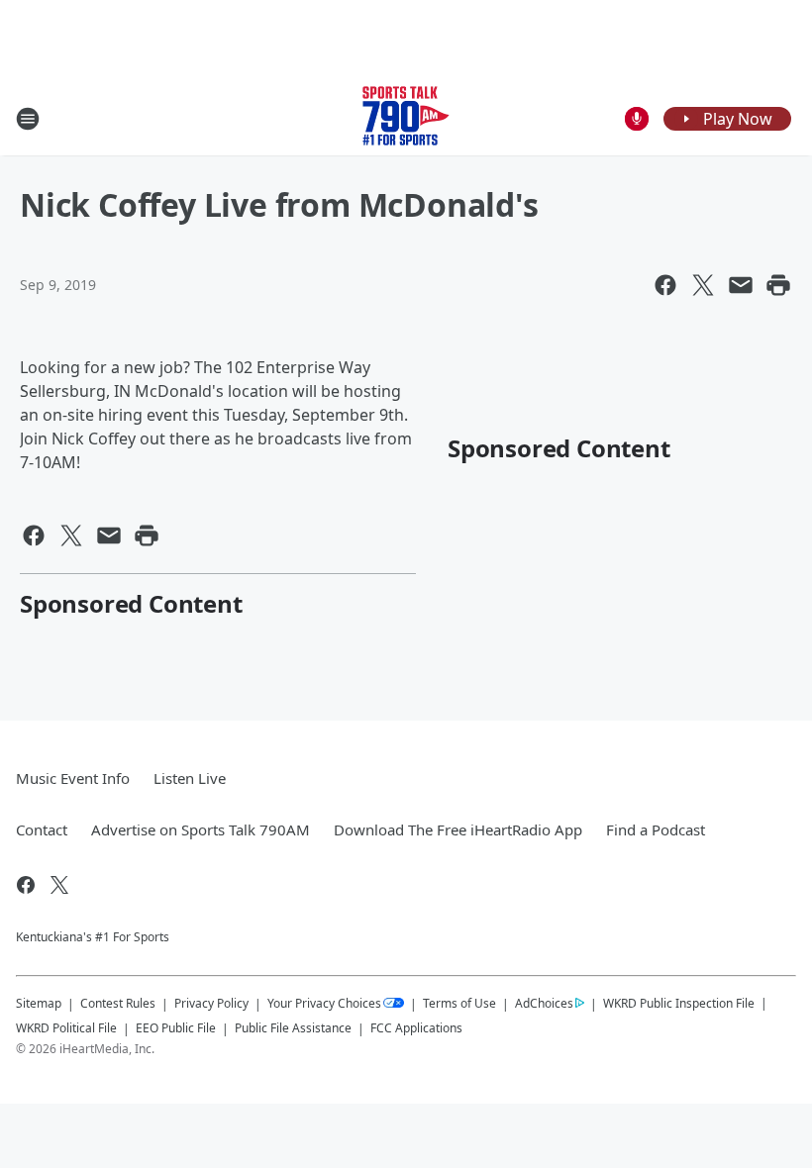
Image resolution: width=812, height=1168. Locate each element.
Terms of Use (459, 1003)
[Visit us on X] (59, 885)
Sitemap (38, 1003)
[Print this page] (778, 285)
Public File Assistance (293, 1028)
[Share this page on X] (703, 285)
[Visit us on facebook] (26, 885)
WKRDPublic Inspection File (679, 1003)
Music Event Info (73, 778)
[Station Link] (406, 118)
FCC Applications (416, 1027)
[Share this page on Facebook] (665, 285)
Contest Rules (117, 1003)
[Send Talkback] (637, 119)
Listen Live (189, 778)
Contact (41, 829)
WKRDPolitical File (66, 1028)
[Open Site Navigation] (28, 119)
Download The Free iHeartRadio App (458, 829)
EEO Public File (176, 1028)
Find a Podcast (655, 829)
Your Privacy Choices (324, 1003)
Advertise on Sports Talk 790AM (200, 829)
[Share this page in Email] (741, 285)
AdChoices (544, 1003)
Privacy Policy (211, 1003)
